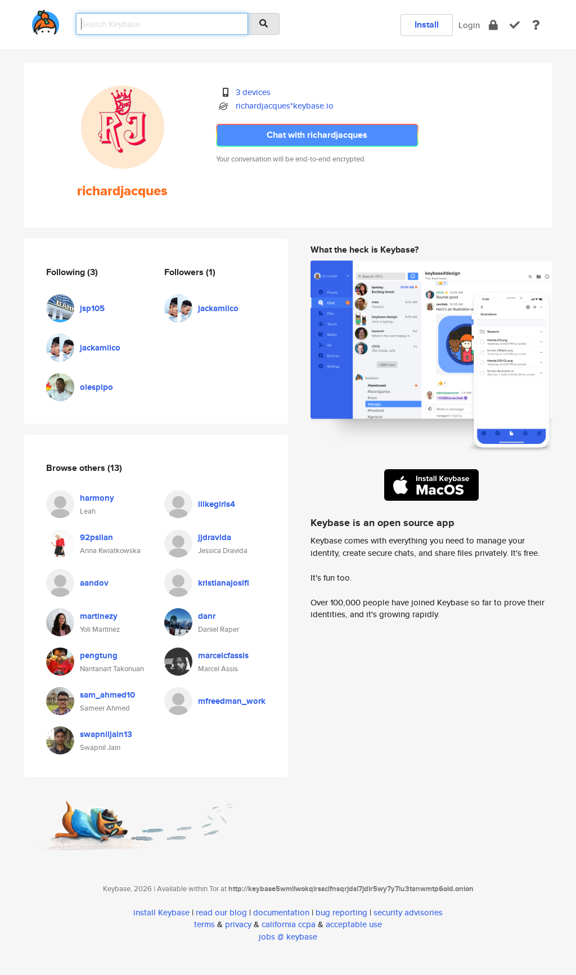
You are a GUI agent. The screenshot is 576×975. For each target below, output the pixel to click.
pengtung (99, 655)
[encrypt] (493, 25)
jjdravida (214, 537)
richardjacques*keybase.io (285, 105)
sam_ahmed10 (107, 695)
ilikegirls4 (216, 504)
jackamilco (100, 348)
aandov (94, 583)
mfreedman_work (232, 701)
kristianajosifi (223, 583)
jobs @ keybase (288, 936)
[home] (45, 20)
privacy (238, 924)
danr (206, 616)
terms (204, 924)
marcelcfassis (223, 655)
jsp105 (92, 308)
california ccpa (289, 924)
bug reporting (341, 912)
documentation (281, 912)
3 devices (253, 92)
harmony (97, 498)
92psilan (96, 537)
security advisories (408, 912)
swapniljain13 (106, 734)
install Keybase (161, 912)
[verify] (515, 25)
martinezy (99, 616)
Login (469, 25)
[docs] (536, 25)
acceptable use (354, 924)
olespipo (96, 387)
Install (427, 24)
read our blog (221, 912)
